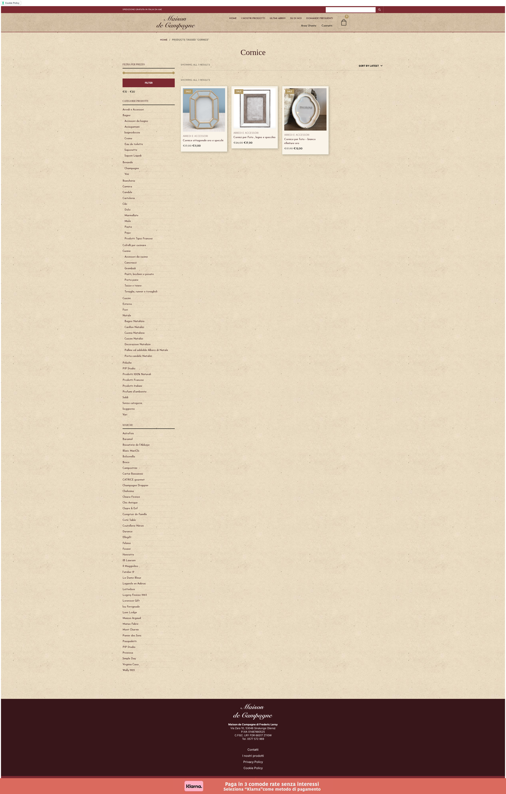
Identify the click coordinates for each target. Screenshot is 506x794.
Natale (127, 315)
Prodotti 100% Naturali (137, 374)
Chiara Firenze (131, 497)
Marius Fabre (130, 624)
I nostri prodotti (253, 756)
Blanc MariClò (131, 451)
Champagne (132, 168)
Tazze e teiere (133, 285)
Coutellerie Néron (133, 526)
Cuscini (127, 298)
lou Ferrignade (131, 606)
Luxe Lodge (130, 612)
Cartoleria (129, 198)
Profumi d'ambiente (134, 391)
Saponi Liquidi (133, 155)
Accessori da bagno (136, 121)
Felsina (127, 543)
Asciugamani (132, 127)
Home (233, 18)
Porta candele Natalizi (138, 356)
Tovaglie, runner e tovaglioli (141, 291)
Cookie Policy (253, 768)
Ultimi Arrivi (277, 18)
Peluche (127, 363)
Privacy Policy (253, 762)
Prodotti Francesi (133, 380)
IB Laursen (129, 560)
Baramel (128, 439)
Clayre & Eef (130, 508)
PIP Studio (129, 368)
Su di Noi (296, 18)
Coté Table (129, 520)
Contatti (327, 25)
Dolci (127, 209)
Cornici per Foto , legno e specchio (254, 137)
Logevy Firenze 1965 (135, 595)
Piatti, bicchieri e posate (139, 274)
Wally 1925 (129, 670)
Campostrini (130, 468)
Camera (127, 186)
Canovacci (131, 263)
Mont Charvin (131, 629)
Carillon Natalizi (134, 327)
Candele (127, 192)
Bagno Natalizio (134, 321)
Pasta (128, 227)
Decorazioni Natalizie (138, 344)
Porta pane (131, 280)
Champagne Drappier (135, 485)
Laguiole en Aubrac (134, 583)
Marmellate (131, 215)
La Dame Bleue (132, 578)
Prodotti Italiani (132, 386)
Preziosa (128, 653)
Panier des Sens (132, 635)
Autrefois (128, 433)
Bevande (128, 162)
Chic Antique (130, 502)
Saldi (125, 397)
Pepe (128, 233)
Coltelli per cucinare (134, 245)
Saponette (131, 150)
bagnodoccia (132, 132)
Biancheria (129, 181)
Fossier (127, 549)
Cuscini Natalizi (134, 338)
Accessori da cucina (136, 257)
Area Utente (308, 25)
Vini (127, 174)
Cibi (125, 204)
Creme (128, 138)
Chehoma (128, 491)
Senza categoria (132, 403)
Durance (127, 531)
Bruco (126, 462)
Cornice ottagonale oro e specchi (203, 140)
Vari (125, 414)
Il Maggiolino (130, 566)
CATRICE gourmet (134, 479)
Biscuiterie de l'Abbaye (136, 445)
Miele (128, 221)
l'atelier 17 (128, 572)
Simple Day (129, 658)
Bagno (126, 115)
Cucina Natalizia (134, 333)
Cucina (126, 251)
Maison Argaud (132, 618)
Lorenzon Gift (131, 601)
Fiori (125, 310)
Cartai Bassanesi (133, 474)
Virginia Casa (131, 664)
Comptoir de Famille (135, 514)
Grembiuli (130, 268)
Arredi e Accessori (133, 109)
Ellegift (127, 537)
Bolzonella (129, 456)
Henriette (128, 554)
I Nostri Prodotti (253, 18)
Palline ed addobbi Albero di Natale (146, 350)
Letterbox (129, 589)
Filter (149, 82)
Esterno (127, 304)
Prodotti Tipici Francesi (139, 238)
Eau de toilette (134, 144)
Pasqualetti (130, 641)
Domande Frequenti (319, 18)
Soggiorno (129, 409)
